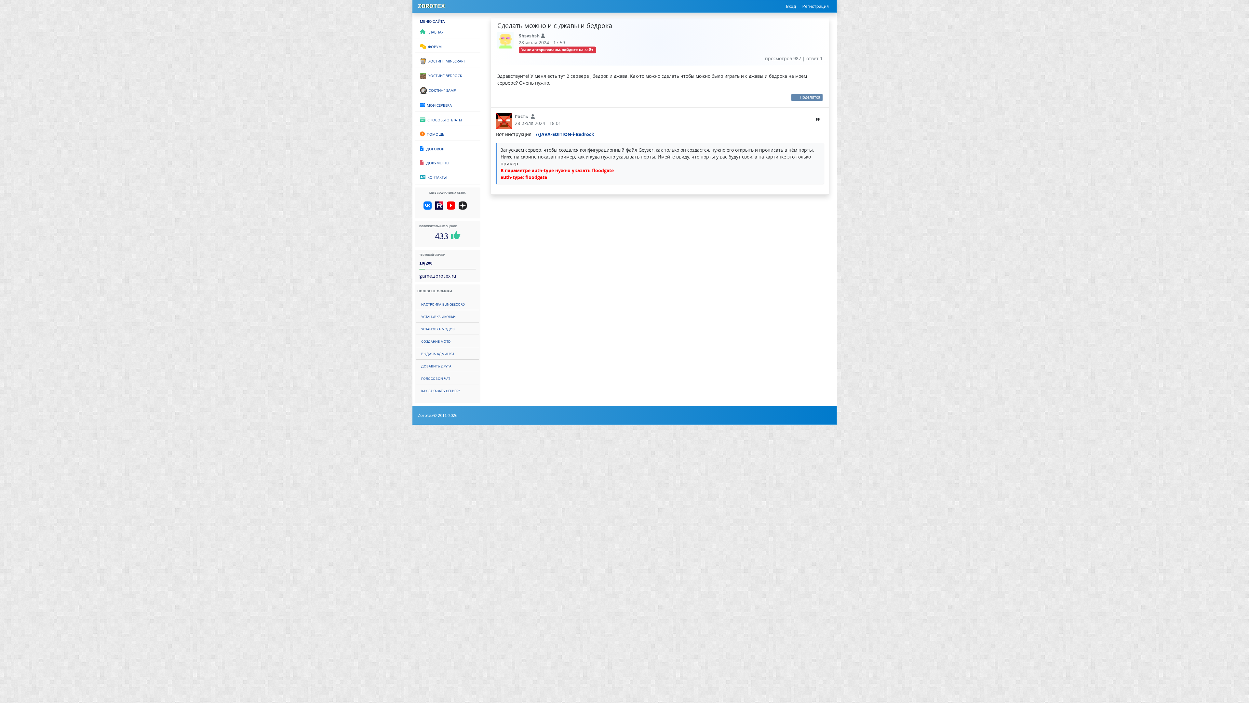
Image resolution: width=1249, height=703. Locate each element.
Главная (434, 31)
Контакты (436, 176)
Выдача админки (437, 353)
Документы (436, 162)
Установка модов (438, 328)
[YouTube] (452, 208)
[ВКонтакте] (428, 208)
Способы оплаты (443, 119)
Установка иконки (438, 316)
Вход (791, 6)
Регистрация (815, 6)
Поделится (810, 97)
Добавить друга (436, 365)
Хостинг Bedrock (444, 75)
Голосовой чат (435, 378)
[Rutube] (440, 208)
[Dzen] (465, 208)
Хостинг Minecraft (445, 60)
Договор (433, 148)
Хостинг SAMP (441, 90)
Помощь (434, 134)
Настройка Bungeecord (443, 304)
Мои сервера (438, 105)
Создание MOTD (435, 341)
